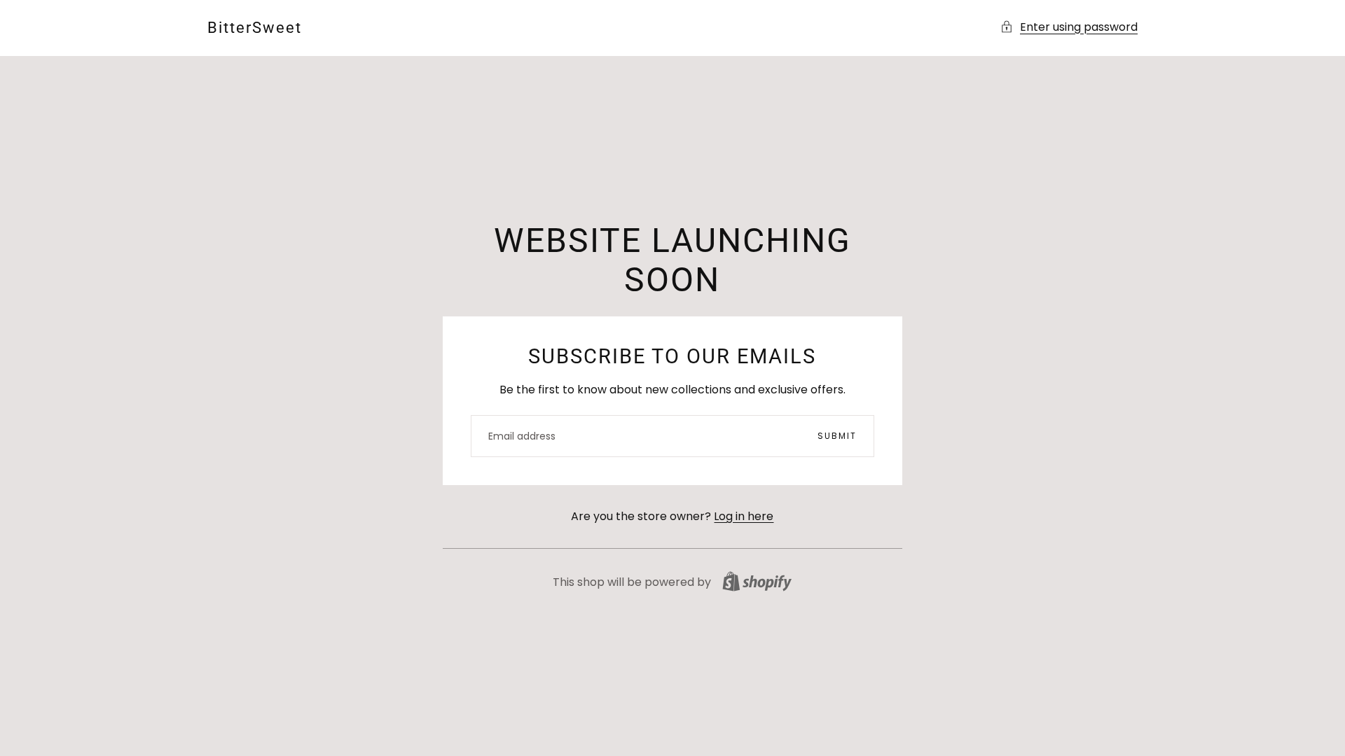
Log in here (743, 516)
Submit (837, 436)
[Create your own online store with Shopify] (757, 581)
